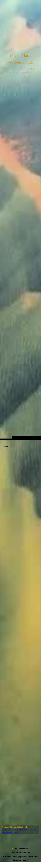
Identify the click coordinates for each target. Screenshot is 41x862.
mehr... (4, 823)
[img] (20, 224)
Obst (16, 833)
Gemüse (25, 830)
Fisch (10, 830)
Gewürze (33, 830)
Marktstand (7, 833)
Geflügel (17, 830)
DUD (5, 830)
